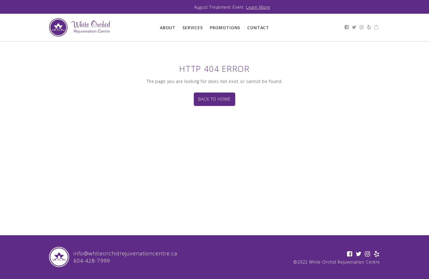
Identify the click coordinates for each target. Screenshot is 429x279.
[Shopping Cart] (376, 27)
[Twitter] (354, 27)
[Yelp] (369, 27)
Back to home (214, 99)
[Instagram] (362, 27)
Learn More (258, 7)
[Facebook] (347, 27)
